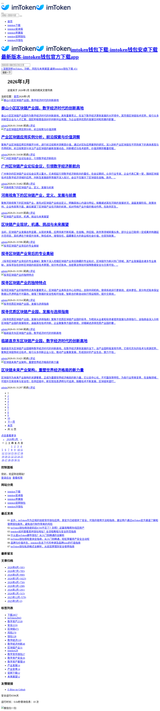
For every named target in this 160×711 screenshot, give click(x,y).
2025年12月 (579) (17, 597)
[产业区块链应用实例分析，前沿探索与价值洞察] (28, 129)
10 (9, 418)
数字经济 (14, 640)
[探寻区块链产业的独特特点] (17, 275)
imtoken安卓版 (15, 29)
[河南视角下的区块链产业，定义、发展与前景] (27, 187)
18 (21, 453)
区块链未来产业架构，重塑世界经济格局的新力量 (42, 370)
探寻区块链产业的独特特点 (23, 283)
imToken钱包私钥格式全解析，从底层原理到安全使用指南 (42, 546)
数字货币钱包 (16, 654)
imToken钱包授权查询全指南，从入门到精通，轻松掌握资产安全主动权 (50, 539)
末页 (10, 425)
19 (3, 456)
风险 (12, 632)
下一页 (11, 422)
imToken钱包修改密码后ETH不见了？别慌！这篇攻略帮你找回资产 (47, 528)
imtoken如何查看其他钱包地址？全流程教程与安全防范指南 (43, 531)
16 (15, 453)
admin (4, 125)
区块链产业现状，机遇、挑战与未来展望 (35, 225)
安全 (13, 625)
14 (9, 453)
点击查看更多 (8, 435)
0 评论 (31, 125)
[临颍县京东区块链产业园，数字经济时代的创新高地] (31, 333)
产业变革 (14, 669)
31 (18, 460)
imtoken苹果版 (15, 32)
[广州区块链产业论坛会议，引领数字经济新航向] (28, 158)
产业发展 (14, 665)
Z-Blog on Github (16, 689)
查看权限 (17, 477)
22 (12, 456)
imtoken (13, 650)
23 (15, 456)
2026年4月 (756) (16, 582)
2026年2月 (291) (16, 590)
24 (18, 456)
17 (18, 453)
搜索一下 (6, 72)
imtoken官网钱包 (16, 36)
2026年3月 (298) (16, 586)
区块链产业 (15, 647)
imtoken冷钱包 (15, 40)
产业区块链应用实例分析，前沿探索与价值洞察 (40, 137)
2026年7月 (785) (16, 571)
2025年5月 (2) (15, 601)
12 (3, 453)
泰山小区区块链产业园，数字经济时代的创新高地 (42, 108)
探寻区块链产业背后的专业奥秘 (27, 254)
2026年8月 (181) (16, 567)
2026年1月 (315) (16, 593)
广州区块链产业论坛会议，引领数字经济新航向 (40, 166)
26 (3, 460)
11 (21, 449)
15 (12, 453)
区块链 (13, 629)
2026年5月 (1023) (17, 578)
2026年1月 (12, 439)
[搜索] (2, 13)
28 (9, 460)
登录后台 (6, 477)
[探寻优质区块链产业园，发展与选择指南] (25, 304)
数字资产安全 (16, 658)
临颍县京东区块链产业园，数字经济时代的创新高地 (44, 341)
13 (6, 453)
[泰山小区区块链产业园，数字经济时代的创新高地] (30, 100)
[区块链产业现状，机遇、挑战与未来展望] (25, 216)
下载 (13, 615)
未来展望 (14, 676)
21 (9, 456)
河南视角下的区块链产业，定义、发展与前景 (38, 195)
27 (6, 460)
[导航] (2, 3)
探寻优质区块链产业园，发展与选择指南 (35, 312)
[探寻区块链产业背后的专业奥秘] (20, 245)
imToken (14, 618)
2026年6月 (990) (16, 575)
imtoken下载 (14, 25)
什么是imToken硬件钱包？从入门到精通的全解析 (37, 535)
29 (12, 460)
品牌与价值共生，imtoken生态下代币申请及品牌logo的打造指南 (45, 542)
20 (6, 456)
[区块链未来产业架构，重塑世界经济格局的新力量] (30, 362)
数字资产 (15, 621)
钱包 (12, 636)
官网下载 (14, 673)
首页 (10, 21)
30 (15, 460)
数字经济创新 (16, 644)
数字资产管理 (16, 661)
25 (21, 456)
